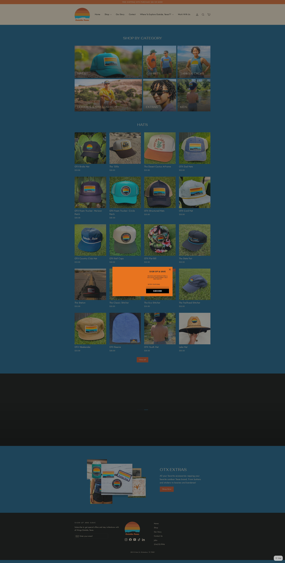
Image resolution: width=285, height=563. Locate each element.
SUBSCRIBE (157, 291)
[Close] (170, 269)
